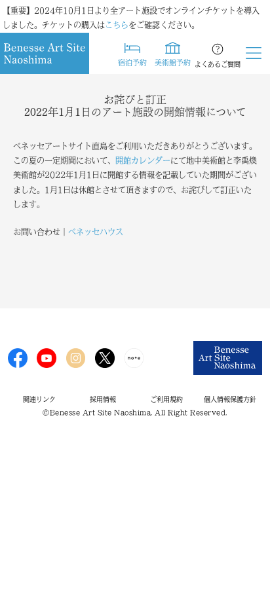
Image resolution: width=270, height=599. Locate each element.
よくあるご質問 (218, 64)
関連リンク (39, 399)
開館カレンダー (142, 160)
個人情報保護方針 (230, 399)
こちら (116, 25)
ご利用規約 (166, 399)
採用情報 (103, 399)
